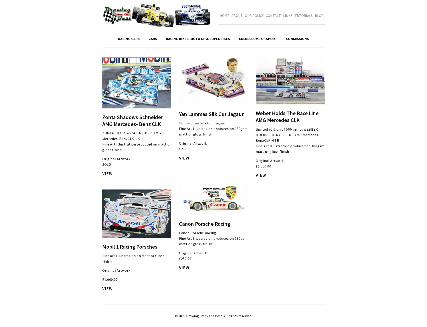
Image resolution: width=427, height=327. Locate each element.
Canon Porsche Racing (204, 223)
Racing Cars (129, 38)
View (107, 173)
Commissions (297, 38)
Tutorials (304, 15)
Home (224, 15)
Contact (273, 15)
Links (287, 15)
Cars (153, 38)
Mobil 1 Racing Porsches (129, 246)
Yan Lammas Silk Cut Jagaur (211, 114)
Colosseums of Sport (258, 38)
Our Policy (254, 15)
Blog (319, 15)
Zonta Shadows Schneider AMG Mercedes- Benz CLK (132, 121)
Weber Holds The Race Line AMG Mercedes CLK (287, 117)
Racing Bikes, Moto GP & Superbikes (198, 38)
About (237, 15)
